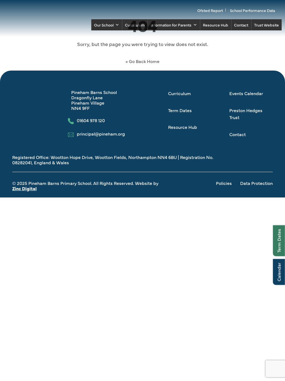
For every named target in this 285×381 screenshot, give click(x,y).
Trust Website (266, 25)
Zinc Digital (24, 188)
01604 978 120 (91, 120)
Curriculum (135, 25)
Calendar (279, 271)
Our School (104, 25)
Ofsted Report (210, 10)
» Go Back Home (142, 61)
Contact (241, 25)
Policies (224, 183)
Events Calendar (246, 93)
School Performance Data (252, 10)
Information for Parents (171, 25)
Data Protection (256, 183)
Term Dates (279, 240)
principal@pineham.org (101, 134)
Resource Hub (215, 25)
